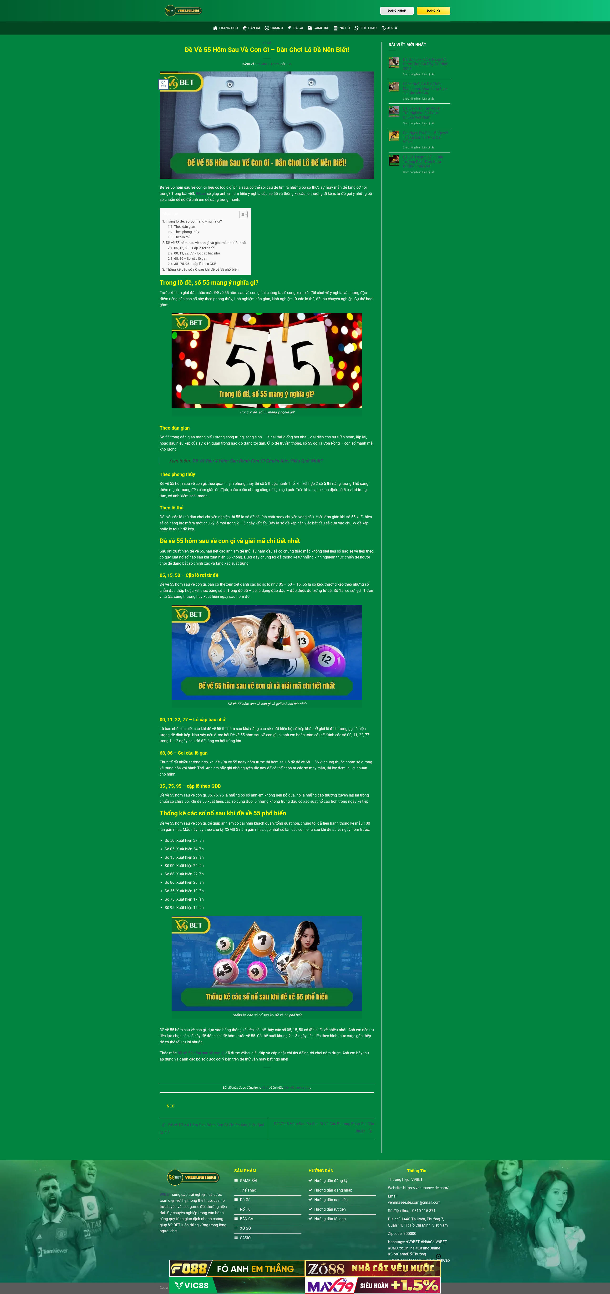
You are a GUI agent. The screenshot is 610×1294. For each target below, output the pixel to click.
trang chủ (228, 28)
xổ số (392, 28)
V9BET (165, 1194)
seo (288, 64)
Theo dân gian (184, 226)
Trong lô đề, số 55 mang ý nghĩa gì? (194, 221)
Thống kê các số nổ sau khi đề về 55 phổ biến (202, 269)
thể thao (368, 28)
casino (276, 28)
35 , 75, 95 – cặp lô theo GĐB (195, 264)
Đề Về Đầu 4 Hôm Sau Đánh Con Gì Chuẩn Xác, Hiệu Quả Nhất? (257, 461)
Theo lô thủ (182, 237)
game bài (321, 28)
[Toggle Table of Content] (241, 214)
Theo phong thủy (186, 232)
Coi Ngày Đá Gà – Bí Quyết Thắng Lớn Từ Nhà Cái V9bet (425, 137)
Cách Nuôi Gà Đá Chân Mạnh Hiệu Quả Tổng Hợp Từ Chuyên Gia (425, 88)
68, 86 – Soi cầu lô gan (190, 258)
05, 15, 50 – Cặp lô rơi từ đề (194, 248)
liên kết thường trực (297, 1087)
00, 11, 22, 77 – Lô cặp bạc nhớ (197, 253)
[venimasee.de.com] (183, 11)
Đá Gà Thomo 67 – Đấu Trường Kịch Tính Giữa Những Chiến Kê (423, 161)
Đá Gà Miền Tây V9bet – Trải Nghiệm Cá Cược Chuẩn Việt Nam (424, 113)
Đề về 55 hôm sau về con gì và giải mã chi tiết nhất (206, 243)
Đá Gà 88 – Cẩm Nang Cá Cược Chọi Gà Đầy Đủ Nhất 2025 (425, 64)
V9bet (201, 193)
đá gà (298, 28)
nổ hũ (345, 28)
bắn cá (254, 28)
